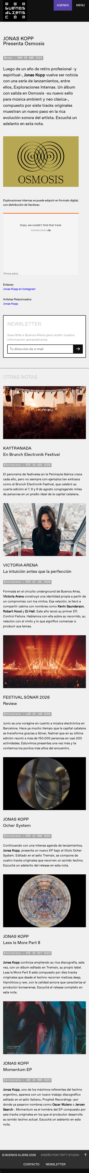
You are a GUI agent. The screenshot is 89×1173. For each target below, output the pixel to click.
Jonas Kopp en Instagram (19, 289)
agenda (63, 5)
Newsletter (56, 1164)
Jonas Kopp (10, 303)
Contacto (31, 1164)
